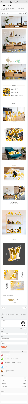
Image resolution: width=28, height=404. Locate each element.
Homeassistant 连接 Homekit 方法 (11, 358)
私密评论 (22, 328)
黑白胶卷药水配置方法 (9, 370)
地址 (2, 341)
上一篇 (3, 307)
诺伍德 (3, 8)
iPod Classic (7, 366)
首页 (4, 13)
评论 (2, 317)
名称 (2, 331)
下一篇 (24, 307)
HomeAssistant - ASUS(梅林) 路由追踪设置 (13, 362)
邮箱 (2, 336)
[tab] (5, 352)
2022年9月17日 (7, 354)
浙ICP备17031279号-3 (14, 402)
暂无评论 (24, 8)
